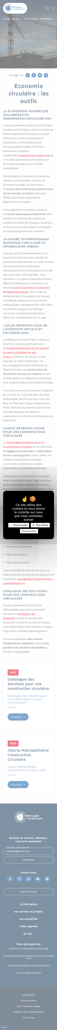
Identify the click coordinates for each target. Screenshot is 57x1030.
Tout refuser (41, 525)
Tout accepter (20, 525)
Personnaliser (29, 531)
